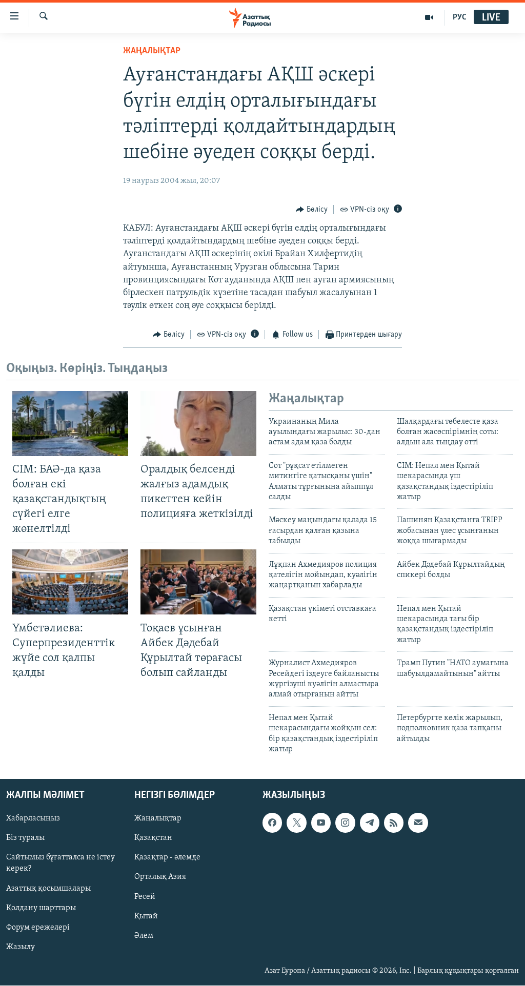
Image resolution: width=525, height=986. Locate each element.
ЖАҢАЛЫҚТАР (151, 51)
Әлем (143, 936)
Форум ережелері (38, 927)
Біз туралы (25, 838)
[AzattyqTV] (429, 17)
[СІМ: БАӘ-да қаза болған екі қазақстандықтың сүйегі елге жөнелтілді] (70, 423)
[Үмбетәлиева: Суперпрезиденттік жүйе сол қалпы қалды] (70, 581)
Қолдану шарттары (41, 908)
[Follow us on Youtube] (321, 823)
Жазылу (20, 947)
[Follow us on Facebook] (272, 823)
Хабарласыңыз (33, 819)
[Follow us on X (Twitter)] (296, 823)
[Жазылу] (418, 823)
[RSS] (393, 823)
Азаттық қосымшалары (48, 889)
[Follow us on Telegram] (369, 823)
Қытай (146, 916)
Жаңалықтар (157, 819)
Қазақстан (153, 838)
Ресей (144, 897)
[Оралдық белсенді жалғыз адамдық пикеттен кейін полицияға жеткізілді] (198, 423)
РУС (460, 17)
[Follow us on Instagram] (345, 823)
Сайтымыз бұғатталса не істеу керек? (60, 863)
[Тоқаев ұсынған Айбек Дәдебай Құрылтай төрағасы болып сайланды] (198, 581)
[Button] (312, 209)
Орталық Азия (160, 877)
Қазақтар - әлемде (167, 858)
